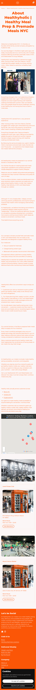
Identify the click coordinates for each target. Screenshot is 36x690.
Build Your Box (5, 652)
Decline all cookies (18, 686)
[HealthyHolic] (17, 3)
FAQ (2, 667)
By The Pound (5, 655)
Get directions (8, 526)
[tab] (18, 486)
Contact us (4, 665)
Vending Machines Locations (10, 642)
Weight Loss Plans (7, 650)
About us (4, 663)
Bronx (3, 640)
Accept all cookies (18, 681)
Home (3, 8)
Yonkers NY (7, 394)
